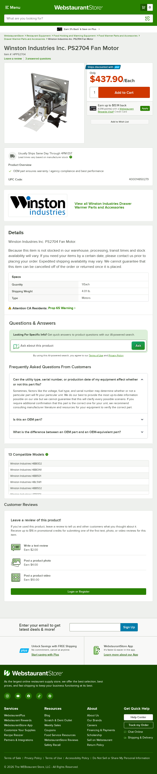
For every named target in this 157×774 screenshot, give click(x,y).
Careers (92, 725)
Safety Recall (52, 744)
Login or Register (79, 591)
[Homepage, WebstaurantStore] (78, 7)
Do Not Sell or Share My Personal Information (121, 758)
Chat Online (135, 731)
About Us (93, 715)
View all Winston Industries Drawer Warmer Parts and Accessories (103, 205)
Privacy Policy (116, 355)
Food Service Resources (60, 735)
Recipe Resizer (13, 735)
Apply (146, 109)
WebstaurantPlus (14, 715)
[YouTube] (18, 696)
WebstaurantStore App (18, 725)
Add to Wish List (120, 121)
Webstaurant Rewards (18, 720)
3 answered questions (38, 58)
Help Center (138, 717)
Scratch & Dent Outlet (58, 720)
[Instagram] (7, 696)
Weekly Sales (52, 725)
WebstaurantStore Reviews (61, 740)
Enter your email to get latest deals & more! (39, 627)
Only (93, 73)
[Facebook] (28, 696)
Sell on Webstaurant (99, 740)
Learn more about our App (121, 654)
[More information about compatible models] (46, 454)
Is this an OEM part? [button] (27, 419)
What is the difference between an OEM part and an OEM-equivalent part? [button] (67, 432)
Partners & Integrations (18, 740)
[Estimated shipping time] (71, 157)
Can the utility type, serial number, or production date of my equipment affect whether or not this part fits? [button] (75, 382)
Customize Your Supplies (20, 730)
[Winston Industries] (37, 205)
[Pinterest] (50, 696)
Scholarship (94, 735)
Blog (47, 715)
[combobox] (78, 18)
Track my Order (139, 725)
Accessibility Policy (77, 758)
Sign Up (129, 627)
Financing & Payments (101, 730)
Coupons (50, 730)
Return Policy (95, 744)
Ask (138, 345)
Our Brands (94, 720)
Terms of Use (96, 355)
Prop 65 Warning (60, 308)
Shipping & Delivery (140, 737)
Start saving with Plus (45, 654)
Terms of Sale (12, 758)
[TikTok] (39, 696)
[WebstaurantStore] (55, 673)
